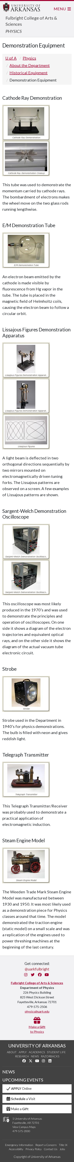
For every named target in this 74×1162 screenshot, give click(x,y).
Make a (20, 1109)
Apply (23, 1052)
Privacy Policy (33, 1149)
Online (21, 1088)
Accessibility (16, 1149)
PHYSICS (14, 31)
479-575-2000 (21, 1131)
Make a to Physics (37, 1029)
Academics (37, 1052)
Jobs (62, 1149)
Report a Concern (46, 1145)
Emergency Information (19, 1145)
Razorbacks (50, 1056)
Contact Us (50, 1149)
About (12, 1052)
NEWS (8, 1071)
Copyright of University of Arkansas (37, 1156)
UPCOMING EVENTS (22, 1079)
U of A (11, 58)
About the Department (29, 65)
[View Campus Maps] (5, 1123)
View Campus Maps (24, 1127)
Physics (29, 58)
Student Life (56, 1052)
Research (22, 1056)
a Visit (23, 1099)
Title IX (63, 1145)
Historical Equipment (28, 72)
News (35, 1056)
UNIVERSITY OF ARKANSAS (37, 1045)
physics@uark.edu (37, 1011)
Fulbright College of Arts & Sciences (37, 983)
